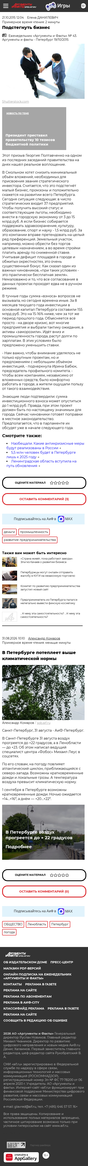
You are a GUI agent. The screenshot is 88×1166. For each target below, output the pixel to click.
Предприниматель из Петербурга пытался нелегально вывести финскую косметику (49, 601)
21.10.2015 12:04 (13, 18)
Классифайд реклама (23, 1008)
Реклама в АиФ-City (21, 1002)
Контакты (12, 984)
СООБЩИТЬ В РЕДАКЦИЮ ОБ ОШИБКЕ (35, 1020)
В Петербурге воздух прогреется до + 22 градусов (39, 835)
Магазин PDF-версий (22, 968)
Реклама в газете (40, 984)
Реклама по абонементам (27, 996)
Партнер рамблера (40, 1145)
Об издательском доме (25, 962)
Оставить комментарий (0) (44, 891)
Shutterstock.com (15, 102)
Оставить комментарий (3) (44, 499)
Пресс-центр (61, 962)
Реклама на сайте (20, 990)
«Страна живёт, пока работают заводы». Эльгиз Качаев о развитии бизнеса (47, 560)
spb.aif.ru (43, 723)
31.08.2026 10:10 (13, 638)
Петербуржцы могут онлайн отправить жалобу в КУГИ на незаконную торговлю (48, 574)
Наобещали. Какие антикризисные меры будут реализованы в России (45, 445)
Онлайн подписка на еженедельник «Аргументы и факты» (37, 976)
